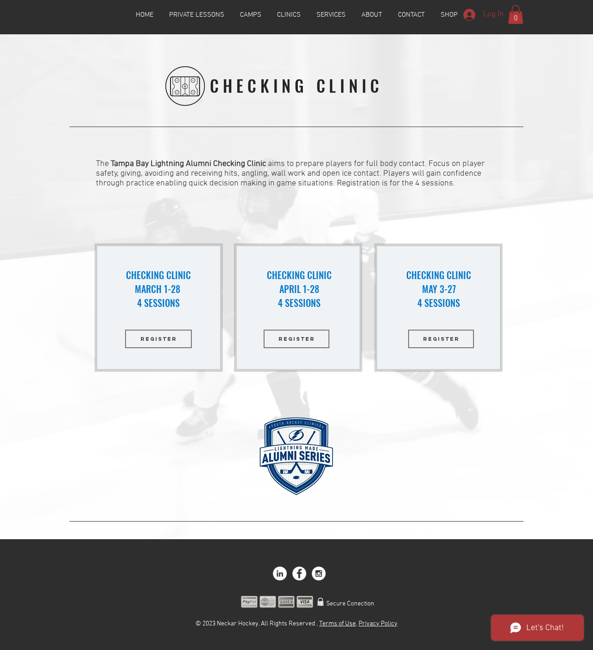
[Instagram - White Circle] (319, 573)
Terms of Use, (338, 624)
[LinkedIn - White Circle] (280, 573)
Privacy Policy (378, 624)
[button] (516, 14)
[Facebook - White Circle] (299, 573)
